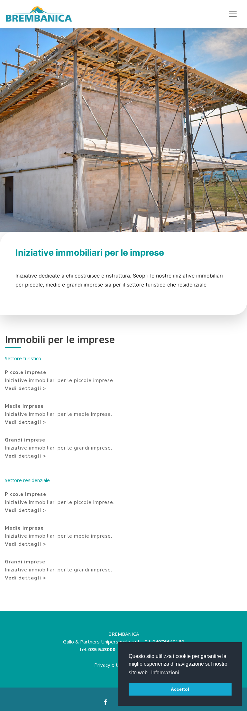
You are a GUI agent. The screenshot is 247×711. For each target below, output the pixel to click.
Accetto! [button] (180, 689)
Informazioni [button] (165, 672)
